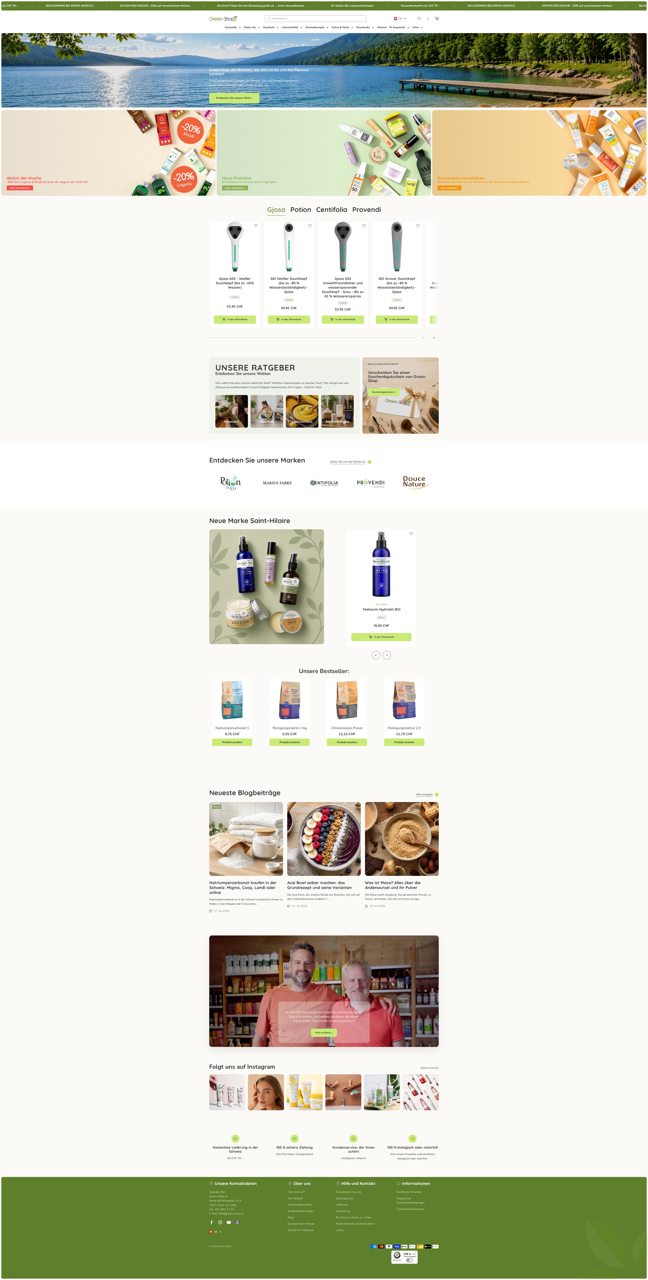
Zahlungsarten (344, 1198)
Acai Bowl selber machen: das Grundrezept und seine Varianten (319, 885)
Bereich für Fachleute (301, 1230)
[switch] (409, 1260)
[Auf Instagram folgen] (220, 1222)
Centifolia (331, 209)
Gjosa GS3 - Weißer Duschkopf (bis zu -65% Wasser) (235, 282)
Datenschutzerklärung (410, 1209)
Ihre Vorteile (295, 1198)
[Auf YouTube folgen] (228, 1222)
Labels (340, 1230)
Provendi (366, 209)
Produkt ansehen (232, 742)
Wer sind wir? (296, 1192)
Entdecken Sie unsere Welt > (234, 98)
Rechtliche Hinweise (409, 1192)
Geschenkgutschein (300, 1205)
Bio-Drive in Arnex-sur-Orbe (353, 1217)
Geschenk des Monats (301, 1224)
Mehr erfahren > (324, 1032)
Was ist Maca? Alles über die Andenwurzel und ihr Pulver (393, 885)
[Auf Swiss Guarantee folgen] (237, 1222)
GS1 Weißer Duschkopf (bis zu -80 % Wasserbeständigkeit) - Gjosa (288, 285)
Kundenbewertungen (300, 1211)
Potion (300, 209)
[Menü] (416, 1253)
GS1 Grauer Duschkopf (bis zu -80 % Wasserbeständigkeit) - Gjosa (396, 285)
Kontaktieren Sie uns (348, 1192)
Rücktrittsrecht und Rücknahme (355, 1224)
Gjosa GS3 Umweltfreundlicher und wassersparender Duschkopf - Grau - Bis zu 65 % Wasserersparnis (343, 287)
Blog (290, 1217)
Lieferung (341, 1205)
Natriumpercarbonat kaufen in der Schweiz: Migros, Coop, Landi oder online (243, 887)
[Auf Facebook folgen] (211, 1222)
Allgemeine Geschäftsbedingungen (411, 1201)
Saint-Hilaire (381, 604)
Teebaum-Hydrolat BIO (381, 609)
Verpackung (343, 1211)
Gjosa (276, 209)
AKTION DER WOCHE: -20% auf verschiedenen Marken (438, 6)
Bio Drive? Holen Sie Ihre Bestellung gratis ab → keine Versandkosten (122, 6)
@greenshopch (430, 1068)
